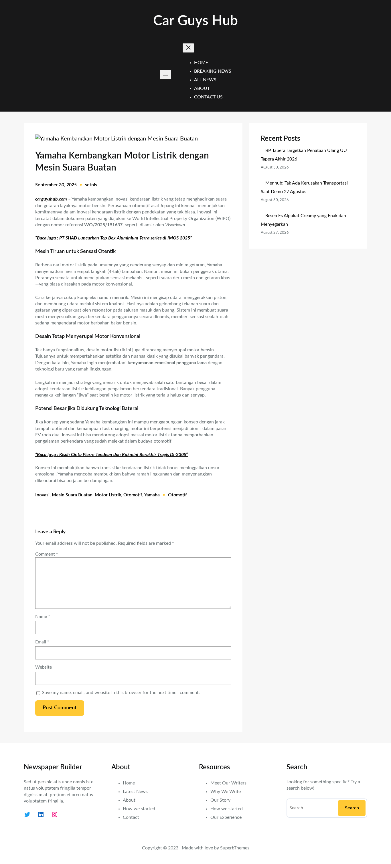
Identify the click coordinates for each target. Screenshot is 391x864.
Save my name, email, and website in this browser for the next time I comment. (121, 692)
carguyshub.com (51, 199)
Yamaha (152, 495)
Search (352, 808)
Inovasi (42, 495)
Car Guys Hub (195, 21)
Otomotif (132, 495)
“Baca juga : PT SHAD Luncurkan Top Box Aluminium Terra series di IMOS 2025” (113, 238)
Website (43, 667)
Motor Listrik (108, 495)
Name (42, 616)
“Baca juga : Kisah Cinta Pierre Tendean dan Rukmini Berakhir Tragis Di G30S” (111, 454)
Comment (46, 554)
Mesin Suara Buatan (72, 495)
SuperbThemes (234, 848)
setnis (91, 185)
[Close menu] (188, 48)
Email (42, 642)
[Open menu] (165, 74)
